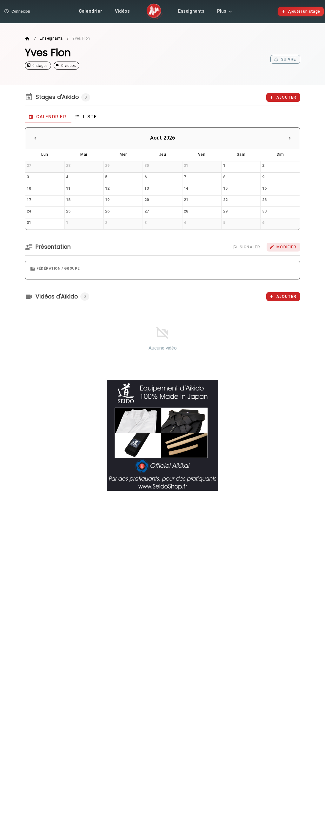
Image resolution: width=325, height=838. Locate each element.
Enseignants (191, 11)
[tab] (48, 116)
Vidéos (122, 11)
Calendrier (90, 11)
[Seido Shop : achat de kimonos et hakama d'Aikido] (162, 435)
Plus (221, 11)
